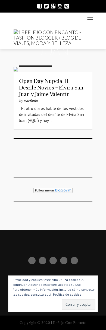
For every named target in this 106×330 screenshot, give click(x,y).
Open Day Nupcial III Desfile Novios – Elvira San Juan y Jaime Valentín (51, 87)
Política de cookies (67, 294)
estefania (31, 100)
